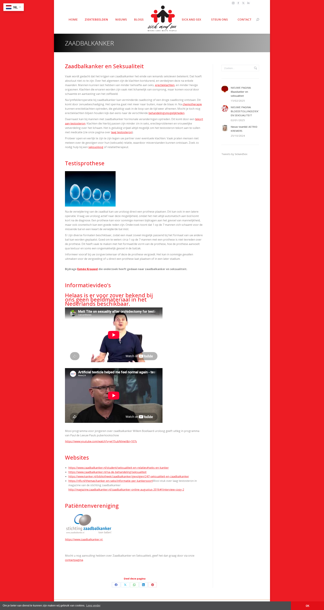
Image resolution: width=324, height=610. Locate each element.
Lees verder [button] (93, 605)
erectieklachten (164, 85)
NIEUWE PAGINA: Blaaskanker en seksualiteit (241, 91)
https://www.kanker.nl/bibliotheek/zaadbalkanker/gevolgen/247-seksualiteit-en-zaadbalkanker (128, 476)
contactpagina (74, 560)
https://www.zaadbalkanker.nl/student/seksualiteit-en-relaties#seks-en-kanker (118, 468)
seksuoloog (95, 147)
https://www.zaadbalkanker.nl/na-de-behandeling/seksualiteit (107, 472)
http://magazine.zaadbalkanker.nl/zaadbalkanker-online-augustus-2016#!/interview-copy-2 (126, 489)
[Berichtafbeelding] (224, 89)
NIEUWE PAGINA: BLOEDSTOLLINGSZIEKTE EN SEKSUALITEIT (246, 111)
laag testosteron (121, 132)
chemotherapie (192, 104)
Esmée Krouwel (87, 269)
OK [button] (307, 605)
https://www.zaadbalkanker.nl (84, 539)
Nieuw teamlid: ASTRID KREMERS (244, 128)
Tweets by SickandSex (234, 154)
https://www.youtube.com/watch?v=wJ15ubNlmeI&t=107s (101, 441)
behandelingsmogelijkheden (166, 113)
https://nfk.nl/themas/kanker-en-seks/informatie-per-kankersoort (110, 481)
